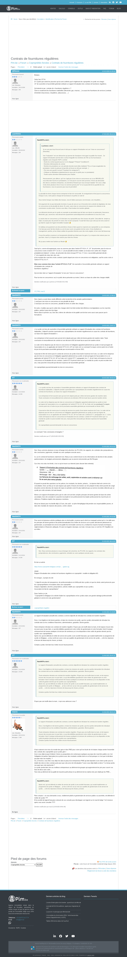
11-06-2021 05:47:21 (108, 655)
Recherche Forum (61, 19)
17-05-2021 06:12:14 (108, 134)
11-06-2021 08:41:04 (108, 712)
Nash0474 (16, 295)
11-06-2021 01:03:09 (108, 612)
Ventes (53, 8)
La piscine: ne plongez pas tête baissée (58, 912)
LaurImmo (16, 134)
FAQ (104, 8)
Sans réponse (112, 19)
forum (15, 19)
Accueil (72, 2)
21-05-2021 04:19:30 (108, 516)
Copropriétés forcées (39, 63)
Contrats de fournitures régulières (67, 63)
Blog (119, 8)
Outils (80, 8)
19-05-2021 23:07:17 (108, 325)
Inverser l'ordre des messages (68, 67)
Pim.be (14, 63)
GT (35, 291)
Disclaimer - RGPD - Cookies (17, 928)
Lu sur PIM (88, 2)
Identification (50, 19)
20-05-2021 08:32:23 (108, 378)
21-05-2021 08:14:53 (108, 541)
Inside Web (90, 955)
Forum (111, 8)
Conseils (71, 8)
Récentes (104, 19)
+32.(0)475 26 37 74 (22, 917)
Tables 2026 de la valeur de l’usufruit (57, 921)
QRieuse (15, 71)
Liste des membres (109, 871)
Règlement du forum (94, 871)
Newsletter (104, 2)
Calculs (62, 8)
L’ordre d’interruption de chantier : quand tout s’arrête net (63, 902)
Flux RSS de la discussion (107, 862)
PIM (38, 291)
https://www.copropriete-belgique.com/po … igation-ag (51, 567)
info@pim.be (20, 920)
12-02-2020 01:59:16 (108, 71)
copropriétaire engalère (41, 608)
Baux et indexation (93, 8)
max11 (43, 291)
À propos (79, 2)
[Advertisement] (63, 40)
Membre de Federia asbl (42, 950)
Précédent (21, 67)
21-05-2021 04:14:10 (108, 446)
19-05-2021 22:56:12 (108, 295)
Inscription (40, 19)
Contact (96, 2)
